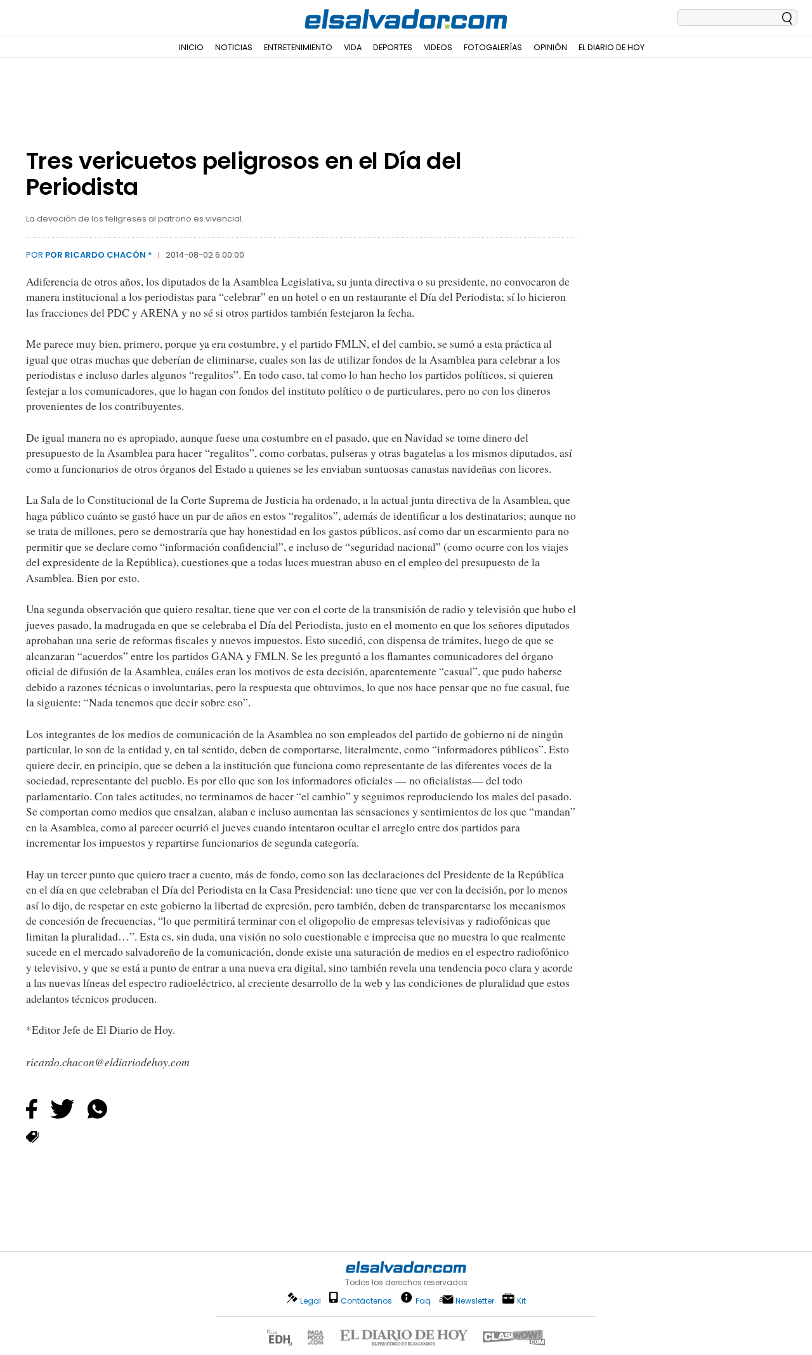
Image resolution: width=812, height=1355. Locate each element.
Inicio (191, 47)
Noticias (233, 47)
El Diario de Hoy (612, 47)
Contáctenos (366, 1300)
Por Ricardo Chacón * (98, 255)
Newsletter (474, 1300)
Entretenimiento (298, 47)
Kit (521, 1300)
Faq (423, 1300)
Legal (310, 1300)
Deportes (392, 47)
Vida (353, 47)
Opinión (550, 47)
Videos (438, 47)
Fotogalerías (493, 47)
